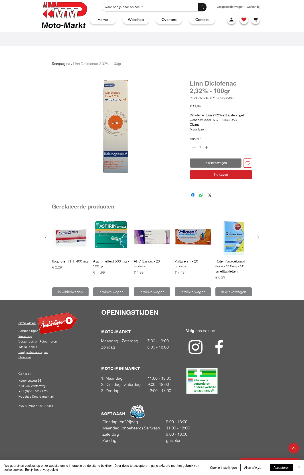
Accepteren (282, 467)
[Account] (231, 19)
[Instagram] (195, 347)
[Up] (293, 448)
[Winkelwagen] (255, 19)
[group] (152, 257)
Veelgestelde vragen (33, 352)
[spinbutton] (200, 147)
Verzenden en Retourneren (37, 341)
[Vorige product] (45, 236)
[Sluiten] (298, 467)
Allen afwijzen (253, 467)
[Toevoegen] (247, 163)
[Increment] (207, 147)
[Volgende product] (258, 236)
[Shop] (243, 19)
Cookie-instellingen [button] (223, 467)
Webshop (25, 336)
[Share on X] (209, 195)
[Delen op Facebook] (192, 195)
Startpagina (61, 63)
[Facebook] (219, 347)
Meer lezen (198, 129)
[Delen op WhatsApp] (201, 195)
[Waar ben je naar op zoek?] (202, 7)
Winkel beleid (27, 347)
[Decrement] (194, 147)
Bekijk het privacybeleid (41, 469)
